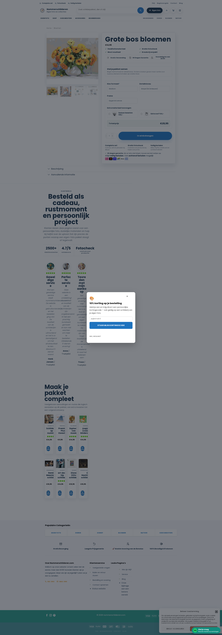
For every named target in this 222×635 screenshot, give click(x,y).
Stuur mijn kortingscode (111, 325)
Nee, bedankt (95, 336)
